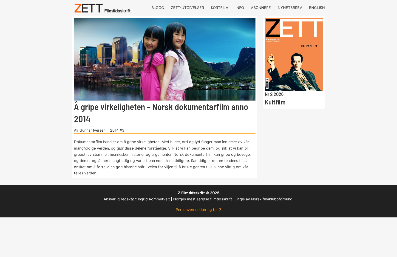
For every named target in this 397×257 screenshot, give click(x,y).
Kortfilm (220, 7)
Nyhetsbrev (290, 7)
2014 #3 (117, 130)
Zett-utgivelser (187, 7)
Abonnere (261, 7)
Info (239, 7)
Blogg (157, 7)
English (317, 7)
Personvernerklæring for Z (198, 209)
